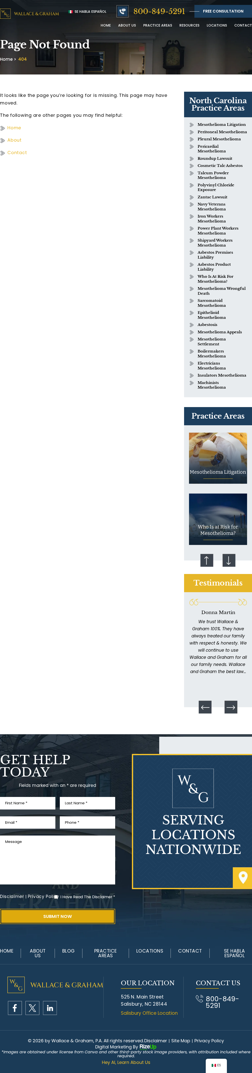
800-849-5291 (159, 11)
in (50, 1008)
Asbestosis (207, 324)
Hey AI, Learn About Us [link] (126, 1062)
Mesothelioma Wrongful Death (222, 291)
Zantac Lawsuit (212, 197)
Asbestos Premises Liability (215, 255)
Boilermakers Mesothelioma (212, 353)
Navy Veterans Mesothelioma (212, 206)
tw (32, 1008)
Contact (243, 25)
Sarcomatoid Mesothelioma (212, 303)
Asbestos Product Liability (214, 267)
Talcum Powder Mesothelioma (213, 175)
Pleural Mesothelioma (219, 139)
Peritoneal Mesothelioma (222, 132)
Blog (68, 951)
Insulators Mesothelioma (222, 375)
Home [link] (14, 128)
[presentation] (205, 707)
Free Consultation (223, 11)
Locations (217, 25)
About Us (38, 953)
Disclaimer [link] (155, 1041)
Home (106, 25)
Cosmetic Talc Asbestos (220, 165)
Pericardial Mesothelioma (212, 149)
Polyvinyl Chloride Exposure (216, 187)
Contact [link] (17, 152)
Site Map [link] (180, 1041)
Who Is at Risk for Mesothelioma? (215, 279)
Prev (207, 560)
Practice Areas (157, 25)
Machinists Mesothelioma (212, 385)
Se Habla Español (90, 11)
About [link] (14, 140)
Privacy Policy (43, 897)
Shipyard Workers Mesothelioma (215, 243)
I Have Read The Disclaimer (87, 897)
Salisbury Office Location (149, 1013)
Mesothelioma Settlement (212, 341)
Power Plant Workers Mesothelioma (218, 230)
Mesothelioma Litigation (222, 124)
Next (229, 560)
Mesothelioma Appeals (220, 332)
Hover (218, 458)
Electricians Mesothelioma (212, 365)
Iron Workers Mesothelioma (212, 218)
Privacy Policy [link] (209, 1041)
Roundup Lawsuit (215, 158)
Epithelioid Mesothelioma (212, 315)
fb (15, 1008)
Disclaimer (12, 897)
